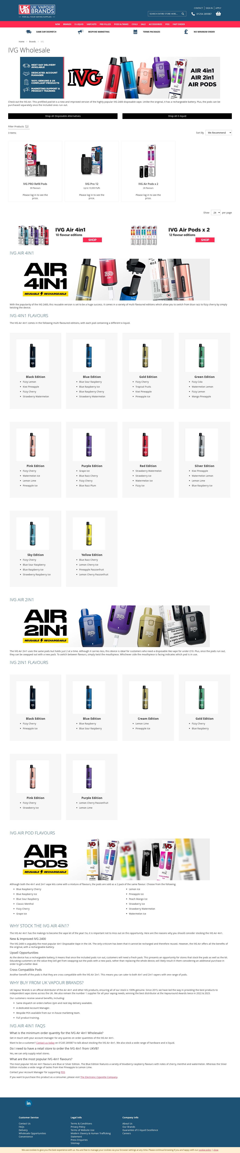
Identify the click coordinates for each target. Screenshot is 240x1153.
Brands (67, 24)
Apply (218, 8)
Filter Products (16, 126)
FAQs (21, 1126)
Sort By (200, 132)
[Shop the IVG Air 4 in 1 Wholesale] (110, 299)
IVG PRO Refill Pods (35, 184)
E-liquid (79, 24)
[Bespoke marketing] (80, 32)
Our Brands (128, 1126)
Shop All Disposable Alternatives (63, 116)
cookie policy (205, 1149)
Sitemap (75, 1143)
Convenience (26, 1136)
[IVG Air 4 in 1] (60, 244)
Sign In (209, 8)
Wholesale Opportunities (32, 1133)
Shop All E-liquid (177, 116)
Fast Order (179, 24)
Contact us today (45, 1042)
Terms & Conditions (81, 1123)
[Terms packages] (135, 32)
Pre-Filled (105, 24)
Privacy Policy (78, 1126)
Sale (143, 24)
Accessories (155, 24)
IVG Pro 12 (91, 184)
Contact (198, 8)
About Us (127, 1123)
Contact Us (25, 1123)
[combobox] (167, 13)
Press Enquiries (79, 1139)
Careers (126, 1133)
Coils (135, 24)
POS (167, 24)
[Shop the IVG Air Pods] (110, 879)
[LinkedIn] (28, 1103)
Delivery (23, 1130)
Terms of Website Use (82, 1130)
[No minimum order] (186, 32)
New (57, 24)
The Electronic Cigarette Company (98, 1077)
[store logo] (37, 11)
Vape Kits (91, 24)
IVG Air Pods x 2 (148, 184)
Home (22, 41)
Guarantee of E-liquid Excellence (140, 1130)
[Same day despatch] (28, 32)
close (215, 1149)
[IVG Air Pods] (172, 244)
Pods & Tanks (121, 24)
